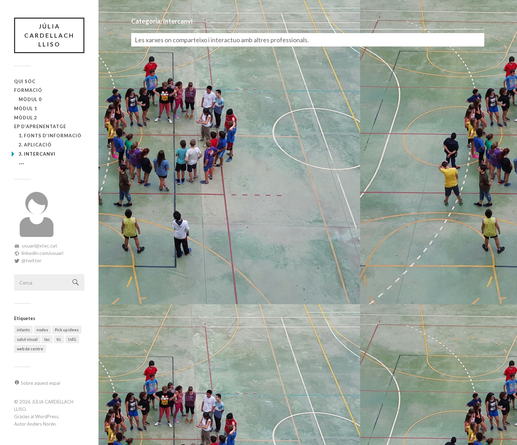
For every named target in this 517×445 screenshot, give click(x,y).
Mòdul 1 (25, 108)
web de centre (30, 348)
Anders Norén (41, 424)
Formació (28, 90)
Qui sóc (25, 81)
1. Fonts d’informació (50, 135)
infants (23, 329)
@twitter (31, 260)
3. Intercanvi (37, 154)
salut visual (27, 339)
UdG (72, 339)
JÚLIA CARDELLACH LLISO (49, 35)
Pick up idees (67, 329)
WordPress (46, 416)
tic (59, 339)
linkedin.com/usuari (42, 253)
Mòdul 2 (25, 117)
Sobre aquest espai (40, 383)
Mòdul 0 (30, 99)
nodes (42, 329)
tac (47, 339)
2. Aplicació (35, 145)
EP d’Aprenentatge (40, 126)
